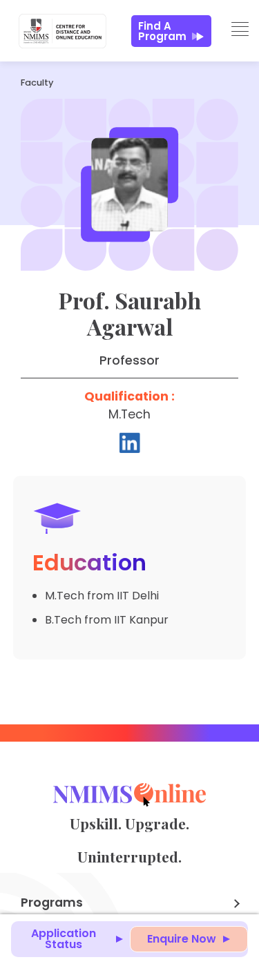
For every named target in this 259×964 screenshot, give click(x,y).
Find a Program (162, 31)
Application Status (63, 938)
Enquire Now (181, 939)
